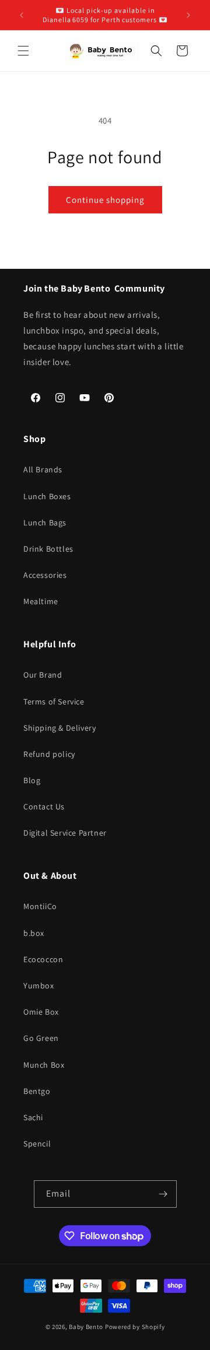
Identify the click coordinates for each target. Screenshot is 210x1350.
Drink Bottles (48, 548)
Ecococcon (43, 959)
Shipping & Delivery (59, 728)
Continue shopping (105, 199)
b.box (33, 933)
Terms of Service (54, 701)
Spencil (37, 1143)
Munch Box (43, 1065)
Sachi (33, 1117)
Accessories (45, 575)
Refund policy (49, 754)
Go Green (41, 1038)
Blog (31, 780)
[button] (23, 51)
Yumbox (38, 985)
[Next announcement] (188, 15)
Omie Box (41, 1012)
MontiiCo (40, 906)
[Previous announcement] (21, 15)
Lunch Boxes (47, 496)
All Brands (42, 469)
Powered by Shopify (135, 1327)
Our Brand (42, 674)
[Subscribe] (163, 1194)
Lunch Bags (44, 522)
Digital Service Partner (65, 832)
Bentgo (37, 1091)
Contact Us (44, 806)
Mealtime (40, 601)
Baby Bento (86, 1327)
